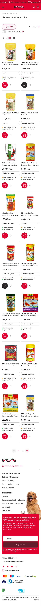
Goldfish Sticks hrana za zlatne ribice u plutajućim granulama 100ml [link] (29, 164)
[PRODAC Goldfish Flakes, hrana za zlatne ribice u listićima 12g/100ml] (11, 253)
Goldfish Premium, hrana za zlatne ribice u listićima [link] (29, 214)
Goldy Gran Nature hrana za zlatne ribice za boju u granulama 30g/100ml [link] (29, 64)
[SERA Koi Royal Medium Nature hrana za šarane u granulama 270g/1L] (30, 102)
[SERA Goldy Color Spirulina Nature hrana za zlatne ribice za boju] (11, 52)
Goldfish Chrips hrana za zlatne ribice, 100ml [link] (29, 365)
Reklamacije (6, 507)
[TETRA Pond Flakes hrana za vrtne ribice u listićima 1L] (11, 303)
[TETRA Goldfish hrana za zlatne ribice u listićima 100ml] (30, 253)
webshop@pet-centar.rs (14, 561)
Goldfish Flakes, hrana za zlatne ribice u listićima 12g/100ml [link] (10, 264)
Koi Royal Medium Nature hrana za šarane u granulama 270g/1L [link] (29, 114)
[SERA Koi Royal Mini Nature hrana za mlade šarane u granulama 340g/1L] (30, 403)
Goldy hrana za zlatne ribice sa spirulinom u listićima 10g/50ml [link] (10, 214)
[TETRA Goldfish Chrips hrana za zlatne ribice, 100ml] (30, 353)
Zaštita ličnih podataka (10, 484)
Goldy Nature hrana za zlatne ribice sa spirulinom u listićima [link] (10, 114)
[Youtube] (12, 566)
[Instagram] (7, 566)
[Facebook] (3, 566)
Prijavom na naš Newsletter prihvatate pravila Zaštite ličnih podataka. (21, 550)
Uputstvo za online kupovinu (12, 503)
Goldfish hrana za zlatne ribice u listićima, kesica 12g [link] (10, 415)
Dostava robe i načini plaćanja (13, 500)
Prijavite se (20, 545)
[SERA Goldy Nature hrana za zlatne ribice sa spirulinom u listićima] (11, 102)
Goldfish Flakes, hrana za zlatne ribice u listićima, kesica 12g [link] (10, 365)
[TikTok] (16, 566)
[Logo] (19, 7)
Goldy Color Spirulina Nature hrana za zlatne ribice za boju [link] (10, 64)
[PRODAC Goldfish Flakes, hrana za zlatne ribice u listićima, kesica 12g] (11, 353)
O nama (5, 496)
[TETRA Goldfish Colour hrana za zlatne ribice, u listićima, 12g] (30, 303)
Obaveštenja (6, 511)
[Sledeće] (27, 451)
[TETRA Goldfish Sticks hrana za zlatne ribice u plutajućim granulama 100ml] (30, 152)
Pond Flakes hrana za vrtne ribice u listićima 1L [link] (11, 315)
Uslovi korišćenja (8, 480)
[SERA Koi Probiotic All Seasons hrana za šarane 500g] (11, 152)
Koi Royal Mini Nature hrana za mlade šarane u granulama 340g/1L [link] (29, 415)
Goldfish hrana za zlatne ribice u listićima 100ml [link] (29, 264)
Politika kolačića (8, 488)
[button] (3, 7)
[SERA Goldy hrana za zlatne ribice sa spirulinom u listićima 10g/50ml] (11, 202)
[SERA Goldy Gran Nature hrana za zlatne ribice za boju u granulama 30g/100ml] (30, 52)
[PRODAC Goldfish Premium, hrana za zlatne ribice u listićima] (30, 202)
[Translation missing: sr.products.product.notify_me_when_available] (24, 85)
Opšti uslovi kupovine (10, 477)
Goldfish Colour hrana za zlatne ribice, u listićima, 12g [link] (29, 315)
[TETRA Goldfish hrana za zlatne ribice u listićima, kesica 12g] (11, 403)
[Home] (20, 460)
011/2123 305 (12, 558)
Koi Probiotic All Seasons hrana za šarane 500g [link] (10, 164)
